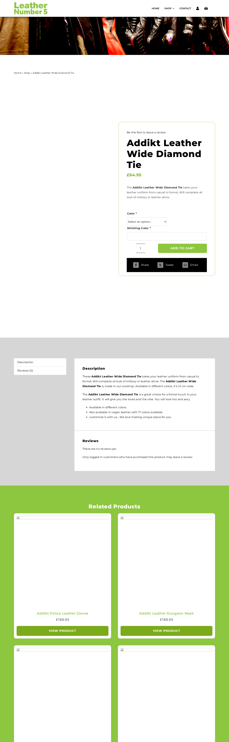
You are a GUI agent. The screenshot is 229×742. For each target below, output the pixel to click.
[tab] (40, 362)
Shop (27, 72)
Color (132, 213)
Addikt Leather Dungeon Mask (166, 613)
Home (17, 72)
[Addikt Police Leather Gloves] (62, 518)
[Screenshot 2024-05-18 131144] (32, 203)
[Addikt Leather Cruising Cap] (62, 650)
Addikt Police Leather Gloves (62, 613)
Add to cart (182, 248)
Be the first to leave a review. (146, 132)
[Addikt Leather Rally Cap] (166, 650)
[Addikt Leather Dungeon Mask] (166, 518)
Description (25, 362)
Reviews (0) (25, 370)
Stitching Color (139, 228)
